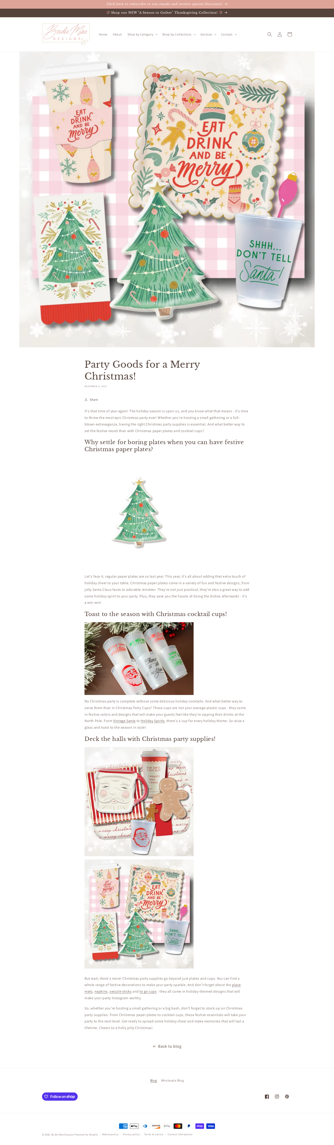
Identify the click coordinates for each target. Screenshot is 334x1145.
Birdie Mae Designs (62, 1134)
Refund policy (110, 1134)
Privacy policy (131, 1134)
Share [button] (94, 400)
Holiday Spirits (153, 720)
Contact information (180, 1134)
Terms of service (153, 1134)
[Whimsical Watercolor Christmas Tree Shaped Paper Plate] (139, 566)
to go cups (148, 991)
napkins (101, 991)
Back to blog (169, 1046)
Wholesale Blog (172, 1080)
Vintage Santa (124, 720)
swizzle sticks (121, 991)
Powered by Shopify (86, 1134)
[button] (142, 34)
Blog (153, 1080)
